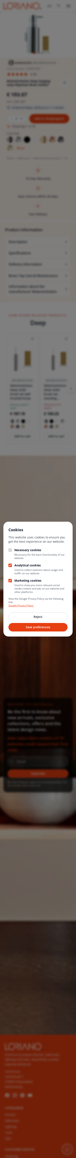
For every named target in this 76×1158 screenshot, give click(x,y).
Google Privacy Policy (20, 605)
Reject (38, 617)
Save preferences (38, 627)
